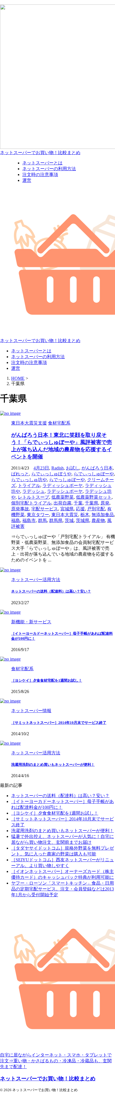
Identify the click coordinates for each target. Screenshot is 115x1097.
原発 (104, 503)
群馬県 (56, 520)
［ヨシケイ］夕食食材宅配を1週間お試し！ (46, 680)
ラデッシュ (33, 491)
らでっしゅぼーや (67, 479)
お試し (72, 468)
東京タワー (38, 514)
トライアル (29, 485)
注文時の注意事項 (29, 362)
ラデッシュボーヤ (65, 491)
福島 (15, 520)
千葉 (78, 503)
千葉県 (91, 503)
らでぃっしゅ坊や (29, 479)
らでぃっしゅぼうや (51, 473)
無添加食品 (103, 514)
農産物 (98, 520)
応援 (80, 508)
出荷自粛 (62, 503)
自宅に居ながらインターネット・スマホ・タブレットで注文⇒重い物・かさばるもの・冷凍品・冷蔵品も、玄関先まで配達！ (56, 1061)
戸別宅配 (96, 508)
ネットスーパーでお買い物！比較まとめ (40, 152)
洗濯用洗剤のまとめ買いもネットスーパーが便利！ (53, 764)
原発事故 (20, 508)
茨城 (69, 520)
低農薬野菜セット (94, 497)
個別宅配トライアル (31, 503)
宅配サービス (44, 508)
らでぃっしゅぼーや (94, 473)
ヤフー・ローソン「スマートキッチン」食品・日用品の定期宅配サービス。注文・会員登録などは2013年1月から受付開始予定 (62, 889)
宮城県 (67, 508)
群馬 (42, 520)
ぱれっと (20, 473)
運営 (15, 368)
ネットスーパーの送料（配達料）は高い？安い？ (51, 591)
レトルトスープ (33, 497)
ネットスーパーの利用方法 (38, 356)
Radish (57, 468)
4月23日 (41, 468)
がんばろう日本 (97, 468)
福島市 (29, 520)
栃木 (84, 514)
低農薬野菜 (62, 497)
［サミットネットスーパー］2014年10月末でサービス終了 (58, 723)
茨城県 (82, 520)
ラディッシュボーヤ (62, 485)
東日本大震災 (64, 514)
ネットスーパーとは (31, 350)
